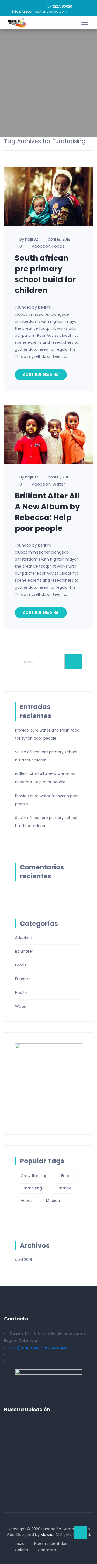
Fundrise (23, 979)
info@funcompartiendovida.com (39, 11)
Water (58, 484)
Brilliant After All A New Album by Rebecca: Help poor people (47, 512)
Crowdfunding (34, 1175)
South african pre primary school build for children (45, 274)
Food (65, 1175)
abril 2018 (23, 1259)
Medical (53, 1200)
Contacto (47, 1550)
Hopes (26, 1200)
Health (21, 992)
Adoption (41, 246)
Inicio (20, 1543)
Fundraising (31, 1188)
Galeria (21, 1550)
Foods (58, 246)
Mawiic (47, 1534)
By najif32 (28, 239)
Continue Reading (41, 374)
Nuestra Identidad (51, 1543)
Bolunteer (24, 951)
